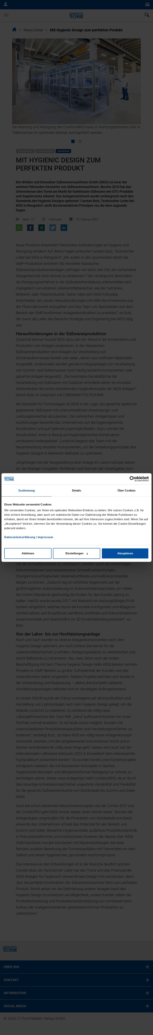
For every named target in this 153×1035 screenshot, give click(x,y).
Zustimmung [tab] (26, 490)
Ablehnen (28, 553)
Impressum (45, 537)
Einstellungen (74, 553)
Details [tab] (76, 490)
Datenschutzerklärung (19, 537)
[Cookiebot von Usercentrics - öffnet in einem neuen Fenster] (132, 479)
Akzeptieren (125, 553)
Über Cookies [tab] (126, 490)
